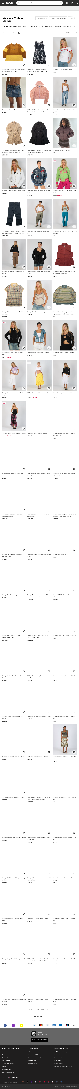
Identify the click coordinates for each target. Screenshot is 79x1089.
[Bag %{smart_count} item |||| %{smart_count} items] (76, 3)
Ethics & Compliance (8, 1072)
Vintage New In (42, 18)
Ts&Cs (67, 1086)
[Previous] (34, 18)
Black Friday (57, 1060)
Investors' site (32, 1060)
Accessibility (74, 1086)
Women (11, 13)
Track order (5, 1055)
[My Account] (67, 3)
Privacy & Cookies (59, 1086)
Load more (39, 1016)
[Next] (74, 18)
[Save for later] (23, 65)
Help (3, 1052)
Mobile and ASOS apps (61, 1052)
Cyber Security (32, 1063)
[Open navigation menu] (3, 3)
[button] (23, 1082)
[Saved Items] (71, 3)
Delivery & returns (7, 1058)
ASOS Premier (6, 1060)
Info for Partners (58, 1063)
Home (4, 13)
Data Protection (6, 1069)
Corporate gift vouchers (60, 1058)
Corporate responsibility (35, 1058)
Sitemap (4, 1066)
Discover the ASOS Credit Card (63, 1066)
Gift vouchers (58, 1055)
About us (30, 1052)
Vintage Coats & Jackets (58, 18)
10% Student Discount (8, 1063)
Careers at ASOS (33, 1055)
